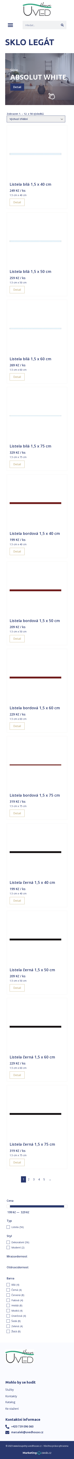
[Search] (62, 25)
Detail (17, 87)
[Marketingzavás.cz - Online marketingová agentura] (37, 1453)
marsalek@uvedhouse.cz (27, 1432)
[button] (10, 25)
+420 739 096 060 (22, 1426)
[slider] (8, 1206)
